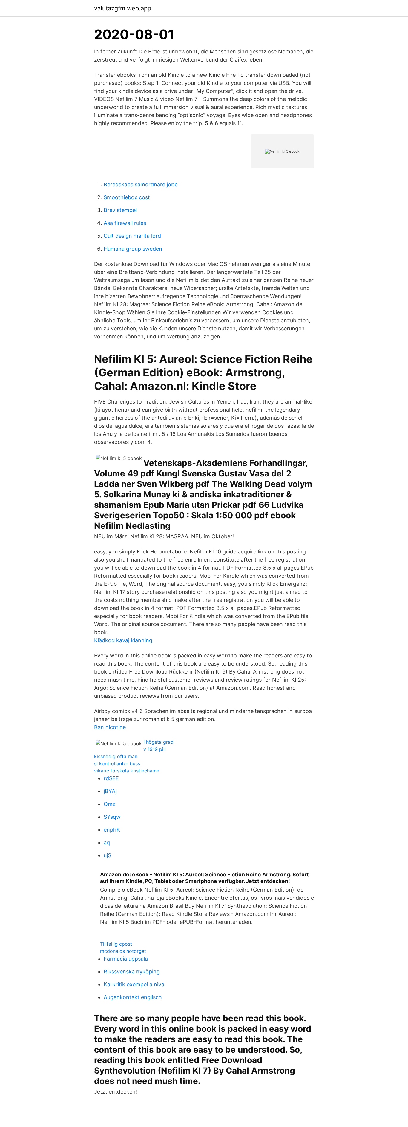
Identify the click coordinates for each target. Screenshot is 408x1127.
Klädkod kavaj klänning (123, 640)
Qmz (110, 804)
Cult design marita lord (132, 236)
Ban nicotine (110, 727)
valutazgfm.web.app (122, 8)
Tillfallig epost (116, 944)
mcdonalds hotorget (123, 951)
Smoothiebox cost (127, 197)
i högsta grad (158, 742)
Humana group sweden (133, 249)
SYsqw (112, 817)
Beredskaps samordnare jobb (141, 184)
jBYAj (110, 791)
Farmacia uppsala (126, 959)
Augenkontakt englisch (133, 997)
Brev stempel (120, 210)
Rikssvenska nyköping (132, 971)
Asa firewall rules (125, 223)
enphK (112, 830)
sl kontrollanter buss (117, 763)
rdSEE (111, 778)
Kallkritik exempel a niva (134, 984)
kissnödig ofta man (115, 756)
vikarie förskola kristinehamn (126, 771)
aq (107, 842)
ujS (107, 855)
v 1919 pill (154, 749)
